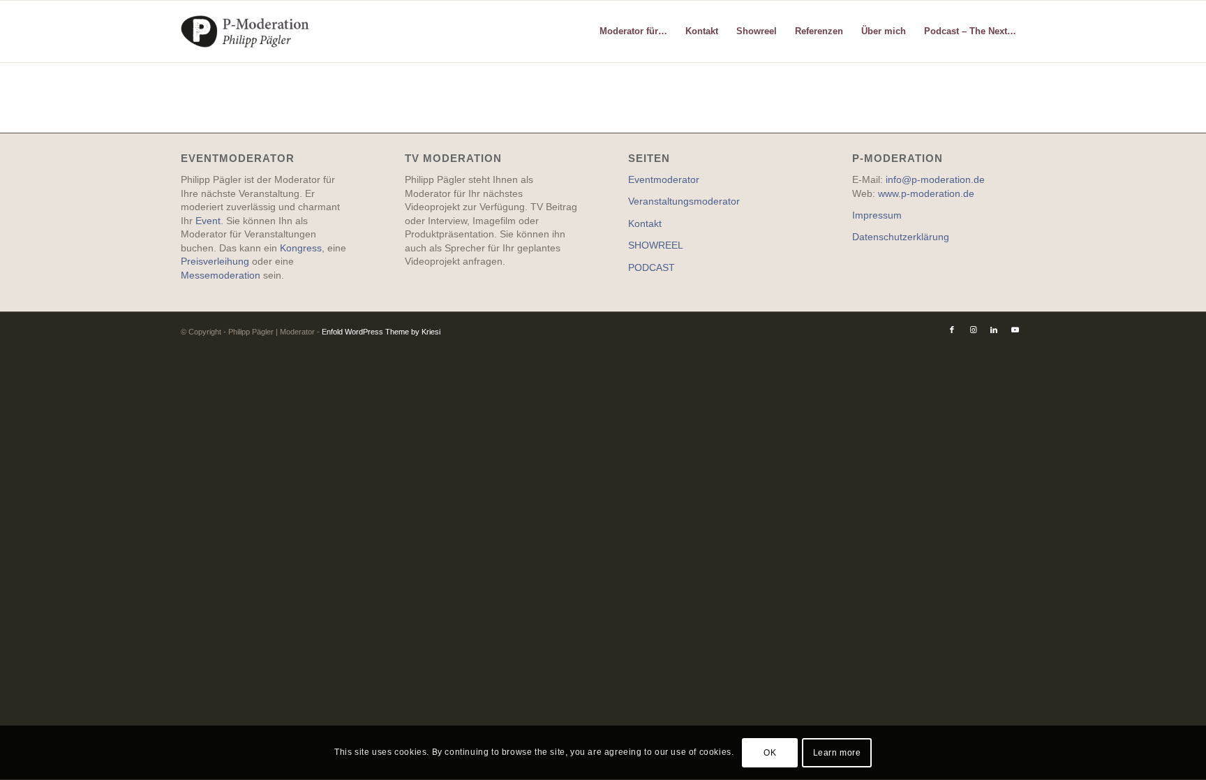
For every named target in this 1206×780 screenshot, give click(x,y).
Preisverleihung (215, 261)
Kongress (301, 247)
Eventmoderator (663, 179)
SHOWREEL (655, 245)
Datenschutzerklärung (900, 236)
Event (208, 220)
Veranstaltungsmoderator (684, 201)
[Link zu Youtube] (1014, 329)
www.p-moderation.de (926, 193)
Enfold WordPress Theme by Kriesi (381, 332)
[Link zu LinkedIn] (993, 329)
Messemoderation (220, 275)
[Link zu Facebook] (951, 329)
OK (770, 753)
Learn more (837, 753)
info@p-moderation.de (935, 179)
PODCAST (651, 267)
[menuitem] (633, 31)
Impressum (877, 215)
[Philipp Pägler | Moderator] (247, 31)
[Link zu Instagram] (972, 329)
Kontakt (645, 223)
